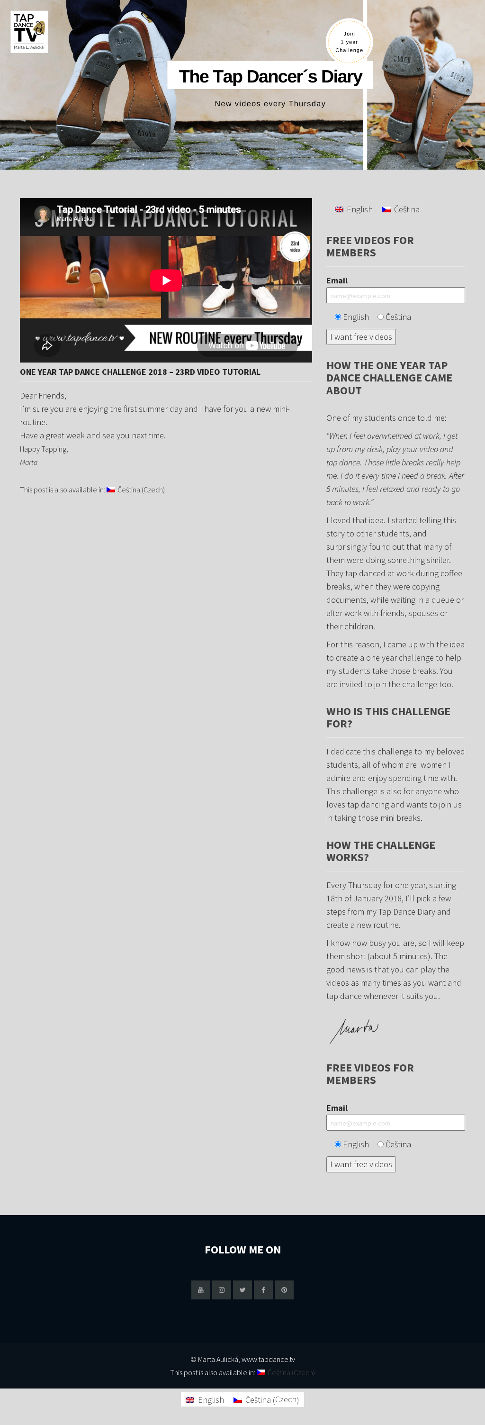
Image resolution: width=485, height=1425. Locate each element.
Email (337, 280)
